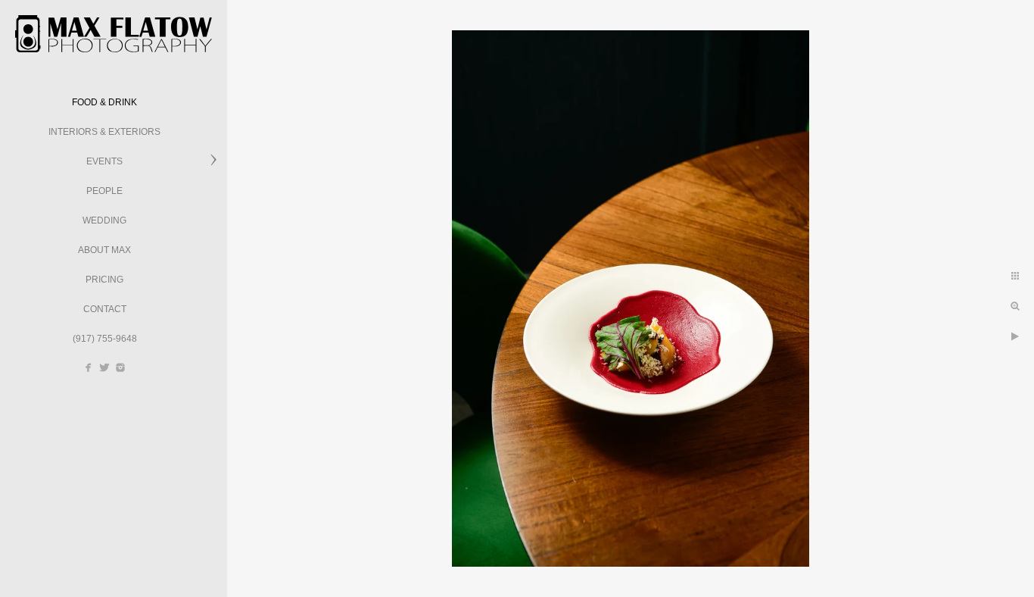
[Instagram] (120, 367)
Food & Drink (104, 102)
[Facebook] (88, 367)
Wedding (104, 220)
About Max (104, 250)
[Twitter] (104, 367)
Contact (104, 309)
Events (104, 161)
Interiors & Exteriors (104, 132)
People (104, 191)
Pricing (104, 279)
